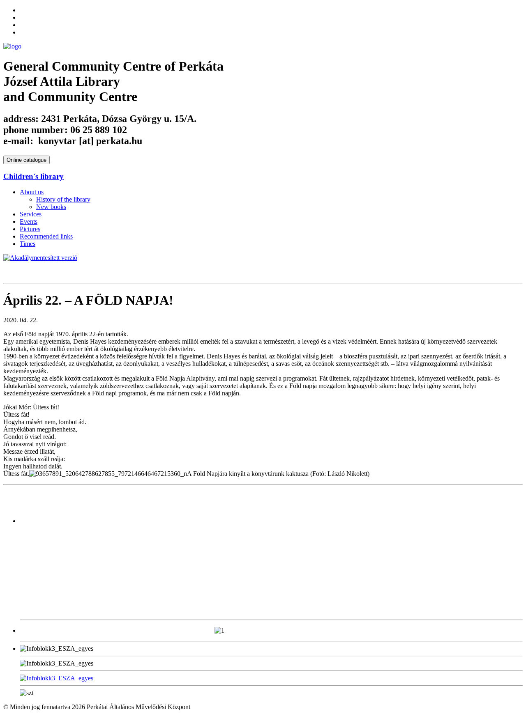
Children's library (33, 176)
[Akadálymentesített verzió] (40, 257)
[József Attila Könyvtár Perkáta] (12, 46)
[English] (23, 9)
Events (28, 221)
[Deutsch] (23, 31)
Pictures (30, 228)
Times (27, 243)
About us (32, 191)
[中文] (23, 16)
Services (31, 214)
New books (51, 206)
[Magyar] (23, 23)
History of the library (63, 199)
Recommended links (46, 236)
